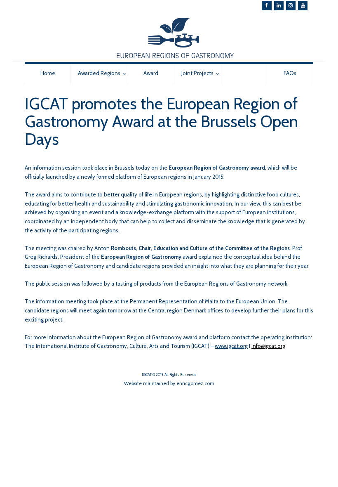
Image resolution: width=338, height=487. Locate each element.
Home (47, 73)
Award (150, 73)
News (244, 73)
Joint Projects (197, 73)
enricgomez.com (195, 383)
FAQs (290, 73)
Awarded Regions (99, 73)
